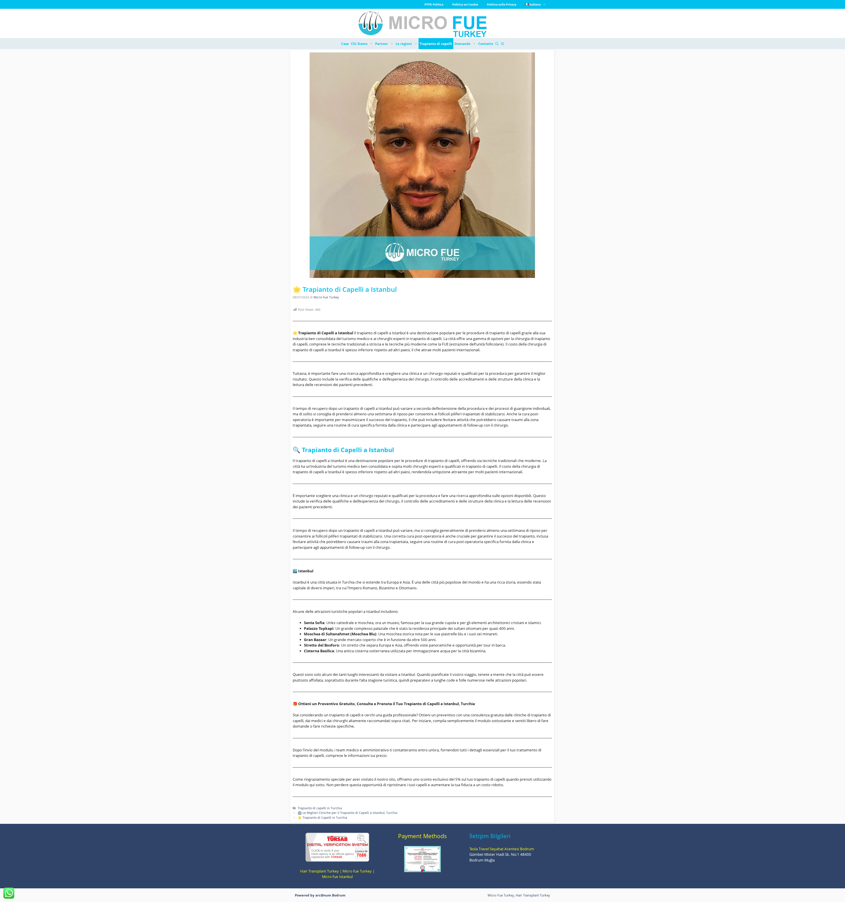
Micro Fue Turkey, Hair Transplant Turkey (519, 895)
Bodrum (338, 895)
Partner (381, 43)
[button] (497, 43)
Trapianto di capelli (436, 43)
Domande (462, 43)
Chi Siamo (359, 43)
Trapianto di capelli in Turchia (320, 808)
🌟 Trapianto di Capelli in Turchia (322, 817)
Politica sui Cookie (465, 4)
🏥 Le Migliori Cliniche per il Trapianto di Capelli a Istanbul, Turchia (347, 813)
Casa (345, 43)
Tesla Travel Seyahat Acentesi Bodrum (501, 848)
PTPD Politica (433, 4)
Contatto (485, 43)
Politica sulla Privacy (501, 4)
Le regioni (404, 43)
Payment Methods (422, 836)
